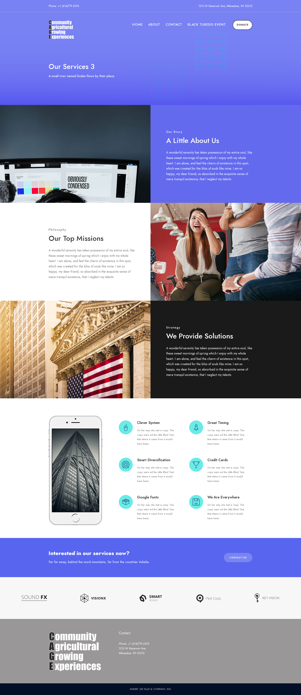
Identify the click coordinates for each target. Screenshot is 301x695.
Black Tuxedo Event (207, 24)
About (154, 24)
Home (137, 24)
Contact (174, 24)
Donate (242, 24)
